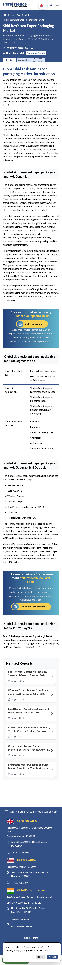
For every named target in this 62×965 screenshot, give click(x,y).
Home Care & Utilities (21, 15)
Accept (52, 956)
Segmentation (23, 60)
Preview (9, 60)
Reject (40, 956)
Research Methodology (38, 60)
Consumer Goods (36, 53)
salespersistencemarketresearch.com (33, 811)
